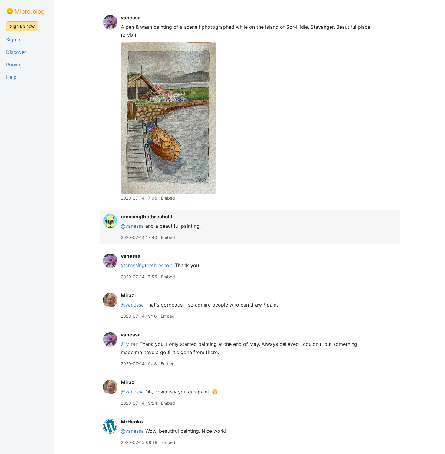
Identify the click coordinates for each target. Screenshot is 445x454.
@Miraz (129, 344)
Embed (168, 197)
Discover (16, 52)
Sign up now (22, 26)
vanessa (130, 18)
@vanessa (132, 226)
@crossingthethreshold (147, 265)
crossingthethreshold (146, 217)
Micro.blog (30, 11)
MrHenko (132, 422)
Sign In (13, 40)
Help (11, 77)
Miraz (127, 295)
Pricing (14, 64)
